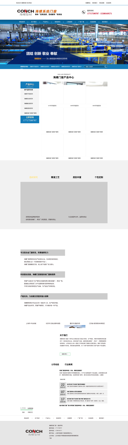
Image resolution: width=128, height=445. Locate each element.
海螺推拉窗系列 (55, 66)
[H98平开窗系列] (74, 93)
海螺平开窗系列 (34, 66)
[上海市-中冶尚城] (31, 315)
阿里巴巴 (30, 412)
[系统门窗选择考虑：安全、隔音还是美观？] (39, 403)
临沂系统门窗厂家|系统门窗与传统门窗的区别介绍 (78, 399)
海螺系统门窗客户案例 (30, 113)
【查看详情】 (62, 379)
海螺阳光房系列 (44, 66)
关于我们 (34, 22)
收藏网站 (88, 3)
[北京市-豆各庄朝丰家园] (52, 315)
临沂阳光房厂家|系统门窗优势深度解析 (76, 384)
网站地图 (101, 3)
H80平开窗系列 (97, 105)
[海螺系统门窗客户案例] (52, 119)
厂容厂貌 (81, 22)
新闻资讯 (57, 22)
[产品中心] (64, 80)
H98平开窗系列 (74, 105)
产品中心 (46, 22)
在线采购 (108, 3)
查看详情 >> (65, 354)
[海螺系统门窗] (39, 18)
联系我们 (94, 3)
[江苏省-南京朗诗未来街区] (96, 315)
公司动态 (55, 364)
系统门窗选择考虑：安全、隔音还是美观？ (71, 370)
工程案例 (69, 22)
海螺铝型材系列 (65, 66)
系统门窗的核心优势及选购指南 (74, 391)
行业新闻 (68, 364)
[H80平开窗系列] (96, 93)
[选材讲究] (64, 198)
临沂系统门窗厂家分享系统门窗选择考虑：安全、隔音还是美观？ (77, 405)
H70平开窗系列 (52, 105)
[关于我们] (39, 355)
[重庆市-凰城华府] (74, 315)
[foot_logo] (33, 438)
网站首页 (22, 22)
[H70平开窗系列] (52, 93)
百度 (23, 412)
